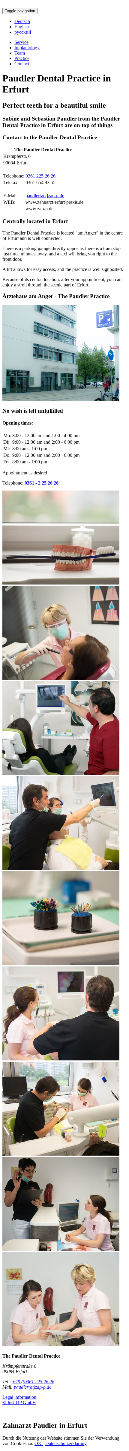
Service (21, 42)
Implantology (27, 47)
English (21, 26)
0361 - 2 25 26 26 (41, 482)
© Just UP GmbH (19, 1402)
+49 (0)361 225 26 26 (33, 1381)
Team (19, 52)
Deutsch (22, 21)
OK (38, 1443)
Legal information (19, 1397)
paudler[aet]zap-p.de (45, 195)
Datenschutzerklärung (66, 1443)
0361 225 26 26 (41, 175)
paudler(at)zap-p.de (32, 1387)
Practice (21, 58)
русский (22, 32)
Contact (21, 63)
